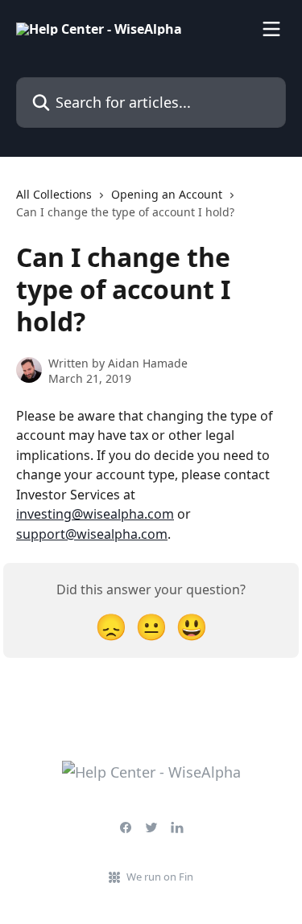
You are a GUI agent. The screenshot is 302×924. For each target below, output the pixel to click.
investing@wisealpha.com (95, 514)
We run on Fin (159, 876)
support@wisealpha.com (92, 534)
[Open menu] (271, 29)
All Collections (54, 194)
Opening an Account (166, 194)
